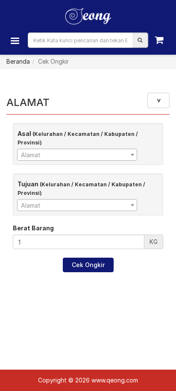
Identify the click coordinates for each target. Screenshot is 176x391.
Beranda (18, 61)
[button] (140, 40)
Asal (78, 138)
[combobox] (77, 155)
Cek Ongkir (88, 264)
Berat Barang (33, 228)
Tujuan (81, 188)
